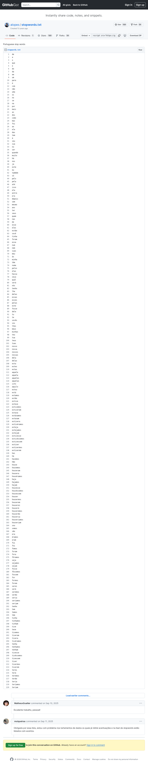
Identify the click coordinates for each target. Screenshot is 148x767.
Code (11, 35)
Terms (35, 759)
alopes (14, 24)
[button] (119, 36)
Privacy (43, 759)
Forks (64, 35)
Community (70, 759)
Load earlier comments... (78, 695)
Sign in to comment (96, 745)
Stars (46, 35)
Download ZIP (135, 35)
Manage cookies (99, 759)
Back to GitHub (80, 5)
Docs (79, 759)
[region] (74, 371)
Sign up (140, 4)
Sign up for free (15, 745)
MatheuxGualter (22, 703)
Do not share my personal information (123, 759)
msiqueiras (19, 721)
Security (52, 759)
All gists (67, 5)
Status (60, 759)
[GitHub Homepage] (11, 759)
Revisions (27, 35)
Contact (86, 759)
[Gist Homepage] (10, 5)
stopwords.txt (31, 24)
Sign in (128, 4)
